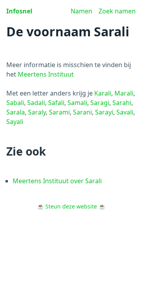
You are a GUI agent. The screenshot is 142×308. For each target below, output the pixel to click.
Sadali (36, 102)
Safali (56, 102)
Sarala (15, 112)
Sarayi (104, 112)
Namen (81, 11)
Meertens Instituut (46, 74)
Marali (123, 93)
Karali (102, 93)
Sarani (82, 112)
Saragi (99, 102)
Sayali (14, 121)
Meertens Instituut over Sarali (57, 181)
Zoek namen (117, 11)
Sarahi (121, 102)
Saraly (37, 112)
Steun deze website (71, 206)
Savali (124, 112)
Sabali (15, 102)
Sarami (59, 112)
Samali (77, 102)
